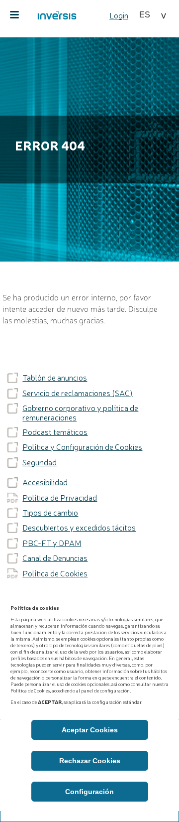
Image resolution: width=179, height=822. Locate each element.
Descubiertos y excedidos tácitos (79, 528)
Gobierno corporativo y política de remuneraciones (80, 412)
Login (118, 14)
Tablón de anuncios (54, 378)
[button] (152, 15)
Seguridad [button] (39, 462)
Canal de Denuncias (55, 558)
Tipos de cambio (50, 513)
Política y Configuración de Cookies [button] (82, 447)
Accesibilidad (45, 482)
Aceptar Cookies (90, 730)
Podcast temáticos (55, 432)
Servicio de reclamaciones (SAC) (77, 393)
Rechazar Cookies (89, 761)
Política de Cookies (55, 573)
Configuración (89, 792)
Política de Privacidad (59, 498)
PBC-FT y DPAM (51, 543)
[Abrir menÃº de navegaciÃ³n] (14, 15)
